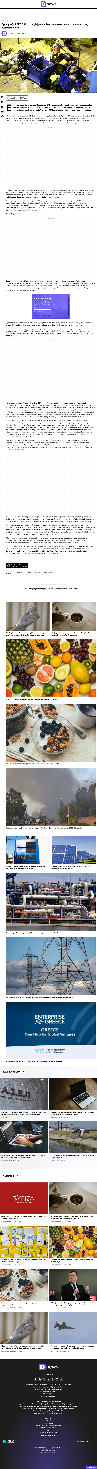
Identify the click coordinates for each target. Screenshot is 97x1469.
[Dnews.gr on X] (40, 1379)
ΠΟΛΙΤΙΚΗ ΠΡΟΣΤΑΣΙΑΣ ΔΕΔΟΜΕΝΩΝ (48, 1425)
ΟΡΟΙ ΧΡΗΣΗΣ (48, 1423)
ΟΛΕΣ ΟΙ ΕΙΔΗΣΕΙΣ (48, 1374)
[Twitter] (2, 102)
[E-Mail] (2, 112)
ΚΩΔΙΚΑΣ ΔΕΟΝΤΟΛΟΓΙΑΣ (48, 1432)
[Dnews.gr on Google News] (52, 1379)
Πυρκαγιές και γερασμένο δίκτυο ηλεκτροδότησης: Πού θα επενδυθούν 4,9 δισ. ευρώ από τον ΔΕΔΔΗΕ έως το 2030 (45, 828)
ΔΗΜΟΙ (37, 573)
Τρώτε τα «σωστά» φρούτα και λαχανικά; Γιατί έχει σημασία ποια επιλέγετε (32, 699)
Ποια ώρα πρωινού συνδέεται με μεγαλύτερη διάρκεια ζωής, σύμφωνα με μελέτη (33, 764)
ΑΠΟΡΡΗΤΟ (92, 1467)
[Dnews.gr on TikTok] (48, 1379)
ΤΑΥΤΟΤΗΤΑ (48, 1418)
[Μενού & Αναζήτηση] (2, 4)
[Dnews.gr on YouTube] (57, 1379)
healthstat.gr (55, 1221)
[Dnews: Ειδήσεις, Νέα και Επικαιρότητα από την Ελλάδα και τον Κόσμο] (48, 4)
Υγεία (52, 1160)
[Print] (2, 116)
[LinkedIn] (2, 107)
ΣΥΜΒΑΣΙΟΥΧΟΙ (49, 573)
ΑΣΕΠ (29, 573)
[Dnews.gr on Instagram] (44, 1379)
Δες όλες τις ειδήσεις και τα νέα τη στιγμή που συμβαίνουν (51, 588)
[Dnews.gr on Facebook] (35, 1379)
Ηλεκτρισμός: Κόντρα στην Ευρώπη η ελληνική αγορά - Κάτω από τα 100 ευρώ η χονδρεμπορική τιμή (40, 997)
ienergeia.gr (5, 1221)
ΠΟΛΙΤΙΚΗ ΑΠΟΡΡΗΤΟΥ (48, 1428)
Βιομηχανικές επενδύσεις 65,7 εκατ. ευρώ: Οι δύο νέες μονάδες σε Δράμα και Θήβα (34, 1061)
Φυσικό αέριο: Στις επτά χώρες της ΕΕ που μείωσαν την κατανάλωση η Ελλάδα (32, 933)
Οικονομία (4, 17)
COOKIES (48, 1430)
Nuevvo (52, 1452)
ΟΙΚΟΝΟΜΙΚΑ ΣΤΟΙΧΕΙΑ (48, 1435)
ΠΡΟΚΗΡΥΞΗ (18, 573)
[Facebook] (2, 97)
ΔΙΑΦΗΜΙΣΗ (48, 1421)
